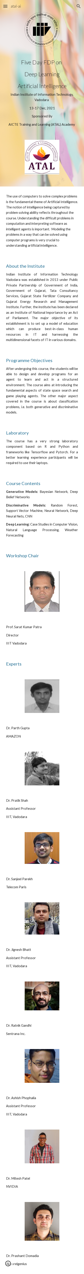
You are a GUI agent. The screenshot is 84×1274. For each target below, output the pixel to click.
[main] (42, 93)
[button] (5, 6)
